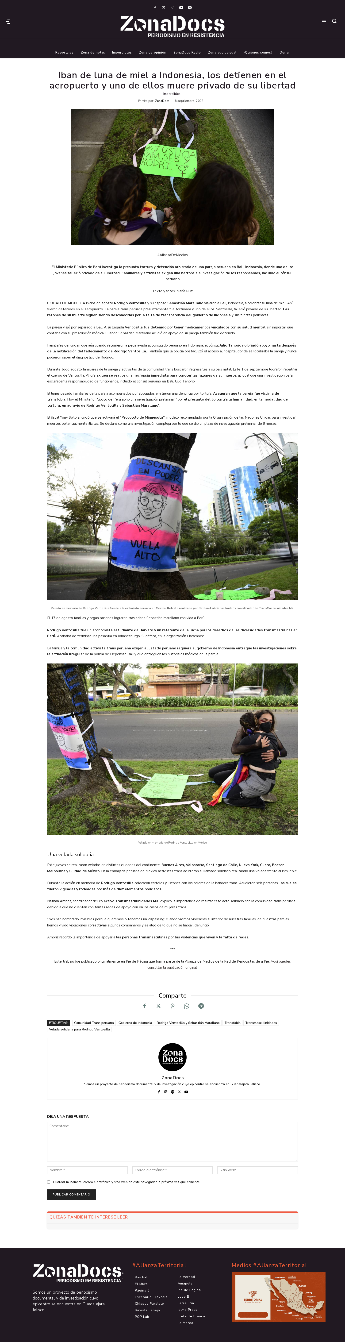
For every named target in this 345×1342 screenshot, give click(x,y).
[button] (334, 21)
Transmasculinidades (261, 1023)
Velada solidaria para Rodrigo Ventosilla (79, 1029)
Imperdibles (171, 94)
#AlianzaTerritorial (159, 1265)
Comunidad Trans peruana (94, 1023)
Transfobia (232, 1023)
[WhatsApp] (187, 1006)
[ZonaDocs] (172, 1057)
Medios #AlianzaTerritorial (269, 1265)
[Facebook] (155, 8)
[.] (8, 21)
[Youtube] (181, 8)
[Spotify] (190, 8)
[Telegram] (201, 1006)
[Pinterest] (172, 1006)
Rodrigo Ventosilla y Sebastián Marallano (188, 1023)
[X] (158, 1006)
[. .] (73, 1273)
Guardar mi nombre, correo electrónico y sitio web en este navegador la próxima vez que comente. (126, 1182)
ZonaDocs (162, 101)
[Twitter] (164, 8)
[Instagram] (172, 8)
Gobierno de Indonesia (135, 1023)
